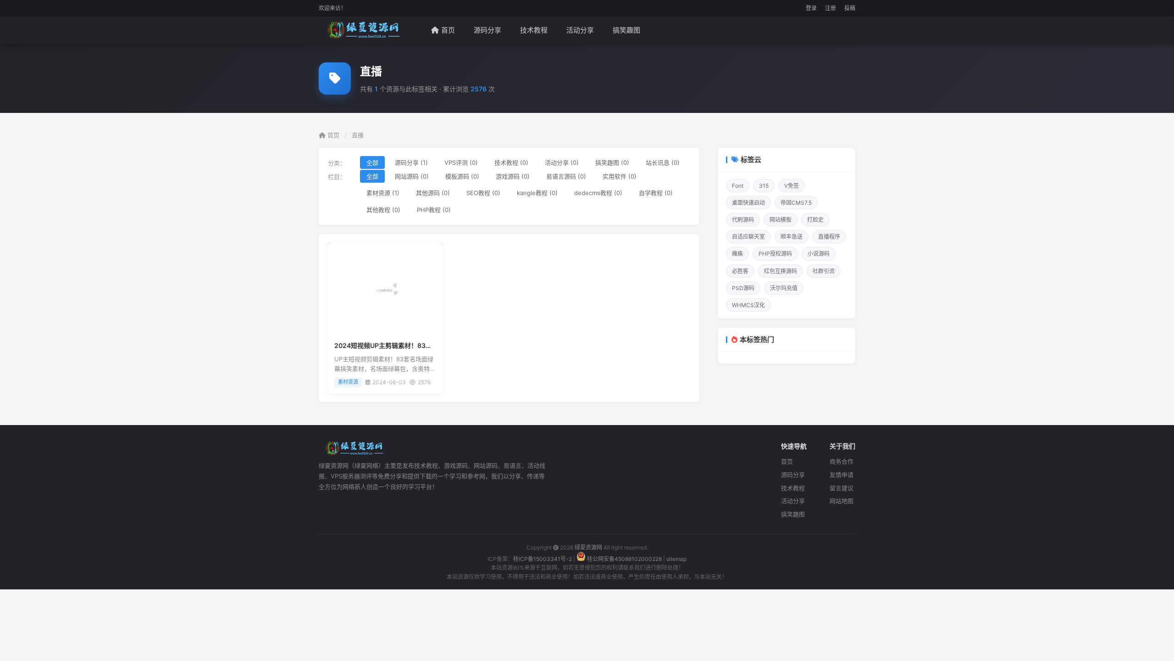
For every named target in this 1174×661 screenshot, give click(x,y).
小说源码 (819, 253)
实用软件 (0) (620, 176)
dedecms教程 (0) (598, 192)
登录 (811, 8)
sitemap (676, 558)
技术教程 (534, 30)
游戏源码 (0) (513, 176)
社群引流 (824, 271)
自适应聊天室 (748, 236)
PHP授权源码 (775, 253)
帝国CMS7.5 (796, 202)
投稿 (849, 8)
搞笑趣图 (626, 30)
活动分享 (580, 30)
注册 (830, 8)
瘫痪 (737, 253)
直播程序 (829, 236)
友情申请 (841, 474)
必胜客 (740, 271)
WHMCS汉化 (748, 305)
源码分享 (487, 30)
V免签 (791, 185)
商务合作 (841, 461)
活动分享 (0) (562, 162)
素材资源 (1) (382, 192)
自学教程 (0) (656, 192)
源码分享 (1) (411, 162)
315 (764, 185)
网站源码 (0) (412, 176)
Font (737, 185)
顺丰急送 (792, 236)
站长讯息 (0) (663, 162)
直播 (358, 135)
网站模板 (781, 219)
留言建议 (841, 488)
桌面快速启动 (748, 202)
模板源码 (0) (462, 176)
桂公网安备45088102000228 (624, 558)
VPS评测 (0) (461, 162)
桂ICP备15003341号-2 (542, 558)
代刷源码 (743, 219)
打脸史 (815, 219)
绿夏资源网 (588, 547)
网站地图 (841, 500)
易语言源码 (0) (566, 176)
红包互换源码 (780, 271)
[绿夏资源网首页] (361, 30)
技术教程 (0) (511, 162)
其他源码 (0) (433, 192)
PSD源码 (743, 288)
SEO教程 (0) (483, 192)
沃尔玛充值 (783, 288)
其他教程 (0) (383, 209)
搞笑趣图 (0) (612, 162)
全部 (372, 162)
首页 (448, 30)
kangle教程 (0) (537, 192)
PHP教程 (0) (434, 209)
